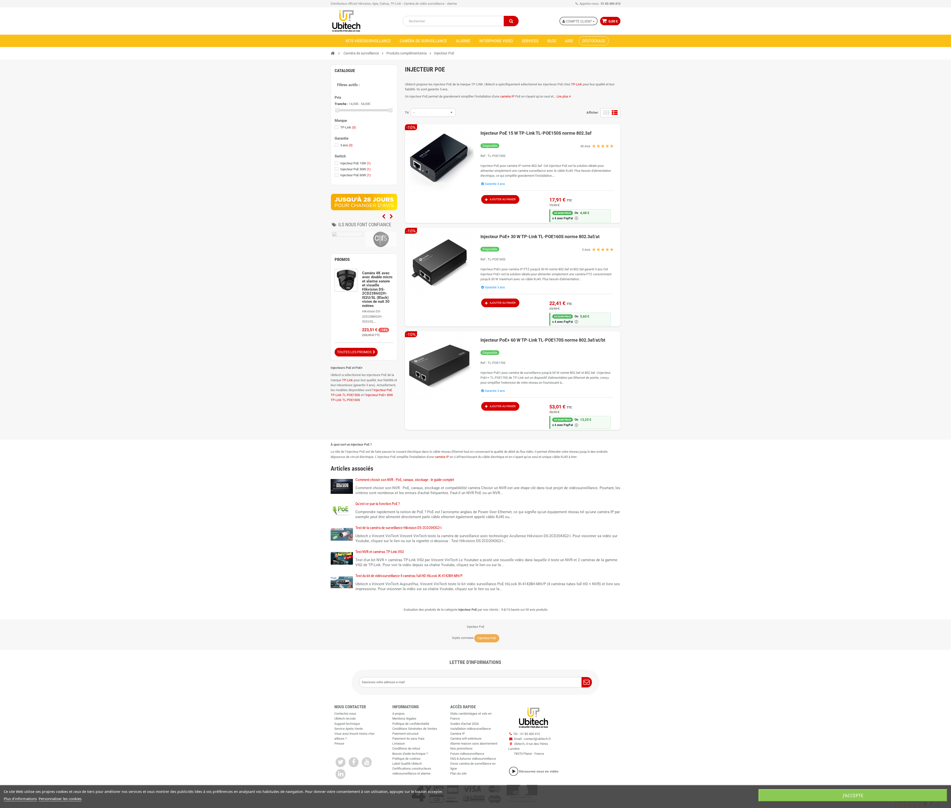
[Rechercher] (511, 21)
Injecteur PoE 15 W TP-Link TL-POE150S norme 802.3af (535, 133)
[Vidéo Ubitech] (533, 771)
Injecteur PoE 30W (355, 169)
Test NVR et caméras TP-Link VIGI (379, 552)
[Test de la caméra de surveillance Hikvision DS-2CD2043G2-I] (342, 534)
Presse (339, 743)
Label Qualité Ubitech (407, 763)
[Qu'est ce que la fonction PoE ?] (342, 510)
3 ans (346, 145)
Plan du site (458, 773)
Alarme (463, 40)
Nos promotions (461, 748)
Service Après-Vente (348, 729)
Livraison (398, 743)
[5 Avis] (603, 250)
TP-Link (576, 84)
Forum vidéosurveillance (467, 754)
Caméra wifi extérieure (465, 738)
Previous (383, 216)
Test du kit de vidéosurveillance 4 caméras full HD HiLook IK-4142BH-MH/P (408, 576)
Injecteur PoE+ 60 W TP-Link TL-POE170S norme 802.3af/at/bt (542, 340)
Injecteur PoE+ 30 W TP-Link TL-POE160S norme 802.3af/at (540, 236)
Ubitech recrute (345, 718)
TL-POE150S (496, 156)
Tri (407, 112)
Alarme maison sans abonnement (473, 743)
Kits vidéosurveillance (368, 40)
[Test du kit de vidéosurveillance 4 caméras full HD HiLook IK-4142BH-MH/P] (342, 582)
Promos (342, 259)
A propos (398, 713)
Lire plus (562, 96)
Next (391, 216)
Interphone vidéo (496, 40)
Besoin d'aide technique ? (410, 754)
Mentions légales (404, 718)
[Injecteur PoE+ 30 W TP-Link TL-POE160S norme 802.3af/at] (439, 262)
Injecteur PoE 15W (355, 163)
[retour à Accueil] (333, 53)
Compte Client (579, 21)
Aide (569, 40)
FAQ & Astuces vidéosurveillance (473, 758)
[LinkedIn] (340, 774)
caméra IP (507, 96)
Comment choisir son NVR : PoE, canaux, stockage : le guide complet (404, 480)
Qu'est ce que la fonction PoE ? (377, 504)
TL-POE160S (496, 259)
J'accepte (853, 795)
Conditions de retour (406, 748)
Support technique (347, 724)
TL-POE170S (496, 363)
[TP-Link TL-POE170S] (439, 365)
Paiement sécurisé (405, 733)
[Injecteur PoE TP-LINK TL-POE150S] (439, 158)
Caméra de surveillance (423, 40)
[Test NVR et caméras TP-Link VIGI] (342, 558)
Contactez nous (345, 713)
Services (530, 40)
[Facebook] (354, 762)
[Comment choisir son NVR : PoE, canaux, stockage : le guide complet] (342, 486)
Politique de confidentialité (410, 724)
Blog (551, 40)
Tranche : (341, 104)
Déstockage (593, 40)
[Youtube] (367, 762)
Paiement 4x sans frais (408, 738)
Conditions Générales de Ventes (414, 729)
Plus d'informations (20, 798)
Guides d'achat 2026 (464, 724)
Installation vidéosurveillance (470, 729)
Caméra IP (457, 733)
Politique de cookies (406, 758)
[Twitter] (340, 762)
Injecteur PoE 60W (355, 175)
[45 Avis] (603, 147)
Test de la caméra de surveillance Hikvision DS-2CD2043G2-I (398, 528)
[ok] (586, 682)
